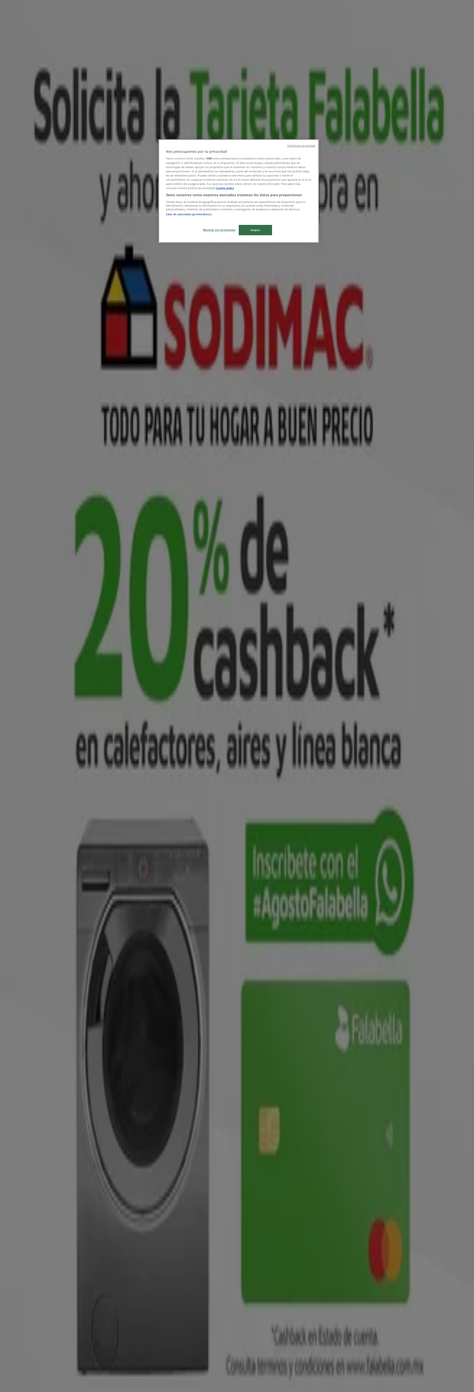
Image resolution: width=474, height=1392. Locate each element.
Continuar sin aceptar (301, 145)
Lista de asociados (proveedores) (189, 214)
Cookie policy (225, 188)
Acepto (255, 230)
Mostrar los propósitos (219, 230)
